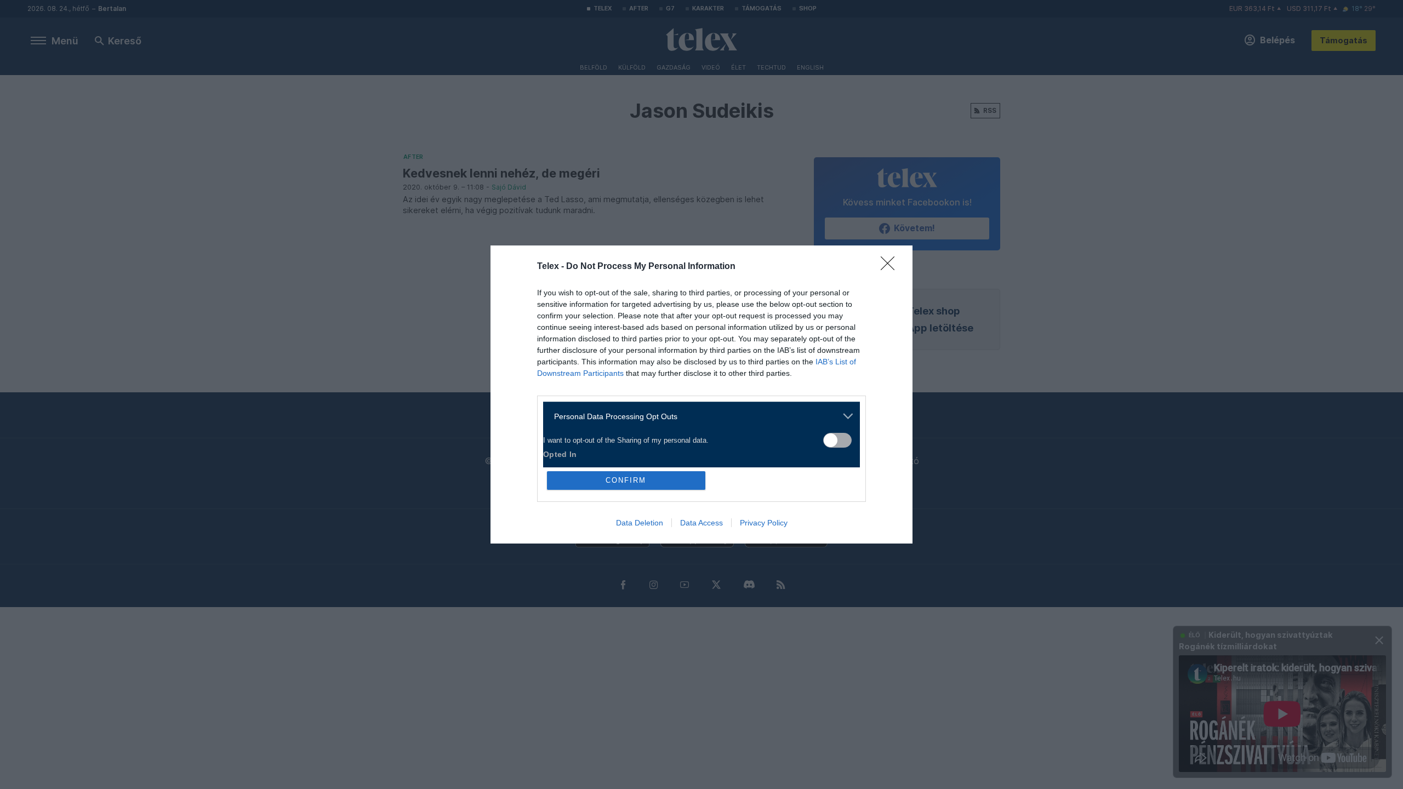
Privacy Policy (764, 522)
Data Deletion (639, 522)
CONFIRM (626, 480)
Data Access (701, 522)
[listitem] (697, 416)
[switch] (837, 440)
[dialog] (701, 394)
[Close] (891, 266)
